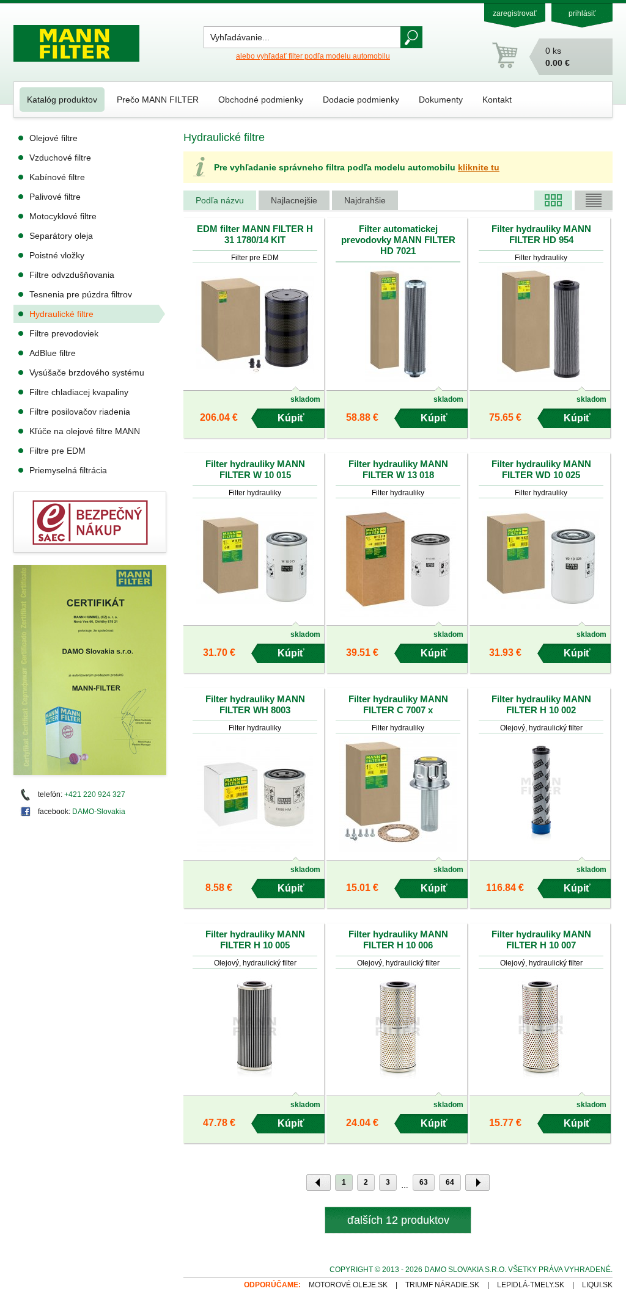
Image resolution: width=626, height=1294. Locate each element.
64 (450, 1182)
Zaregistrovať (515, 13)
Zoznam (594, 200)
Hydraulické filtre (61, 314)
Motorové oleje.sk (348, 1285)
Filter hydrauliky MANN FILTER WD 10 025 (541, 469)
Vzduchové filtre (60, 157)
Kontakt (497, 99)
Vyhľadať (411, 37)
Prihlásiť (582, 13)
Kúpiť (291, 418)
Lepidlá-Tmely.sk (530, 1285)
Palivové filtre (55, 197)
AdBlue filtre (52, 353)
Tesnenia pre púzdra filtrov (80, 294)
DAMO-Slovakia (98, 811)
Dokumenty (441, 99)
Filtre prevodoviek (63, 333)
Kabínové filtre (57, 177)
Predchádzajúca (318, 1182)
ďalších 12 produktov (398, 1220)
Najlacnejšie (294, 200)
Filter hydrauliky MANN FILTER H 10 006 (398, 939)
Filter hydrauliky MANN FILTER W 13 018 (398, 469)
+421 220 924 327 (94, 794)
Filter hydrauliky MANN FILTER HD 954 (541, 234)
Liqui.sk (597, 1285)
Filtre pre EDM (57, 451)
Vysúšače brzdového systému (86, 372)
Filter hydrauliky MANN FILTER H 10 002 (541, 704)
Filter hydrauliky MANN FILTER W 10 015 (255, 469)
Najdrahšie (365, 200)
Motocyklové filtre (63, 216)
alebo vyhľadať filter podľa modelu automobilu (313, 56)
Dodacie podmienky (361, 99)
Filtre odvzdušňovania (71, 275)
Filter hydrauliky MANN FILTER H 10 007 (541, 939)
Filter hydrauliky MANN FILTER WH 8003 (255, 704)
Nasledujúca (477, 1182)
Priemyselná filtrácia (68, 470)
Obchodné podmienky (260, 99)
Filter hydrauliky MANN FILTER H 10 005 (255, 939)
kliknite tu (478, 167)
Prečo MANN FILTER (158, 99)
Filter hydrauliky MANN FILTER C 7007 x (398, 704)
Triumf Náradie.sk (442, 1285)
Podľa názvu (220, 200)
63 (423, 1182)
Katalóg (553, 200)
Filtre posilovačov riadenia (79, 411)
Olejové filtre (53, 138)
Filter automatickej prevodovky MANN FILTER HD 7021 (398, 240)
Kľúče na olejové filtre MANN (84, 431)
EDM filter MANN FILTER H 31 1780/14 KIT (255, 234)
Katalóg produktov (62, 99)
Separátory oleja (61, 236)
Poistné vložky (56, 255)
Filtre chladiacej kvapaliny (78, 392)
